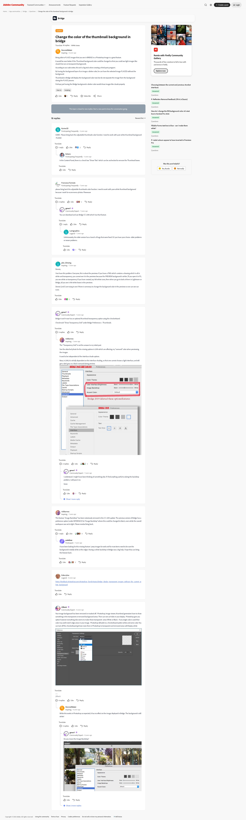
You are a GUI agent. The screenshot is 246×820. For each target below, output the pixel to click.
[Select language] (211, 5)
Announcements (54, 5)
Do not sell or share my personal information (96, 817)
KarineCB (64, 128)
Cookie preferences (74, 817)
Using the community (42, 817)
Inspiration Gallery (85, 5)
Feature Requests (70, 5)
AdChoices (118, 817)
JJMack (64, 607)
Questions (32, 11)
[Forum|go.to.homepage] (13, 5)
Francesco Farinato (68, 183)
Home (5, 11)
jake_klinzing (66, 263)
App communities (14, 11)
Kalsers (68, 154)
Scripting (67, 90)
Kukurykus (65, 575)
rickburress (69, 339)
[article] (98, 138)
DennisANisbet (66, 50)
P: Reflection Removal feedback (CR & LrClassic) (169, 99)
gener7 (68, 208)
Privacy (63, 817)
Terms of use (55, 817)
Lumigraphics (74, 231)
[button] (222, 5)
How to (59, 90)
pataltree (68, 540)
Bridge (25, 11)
